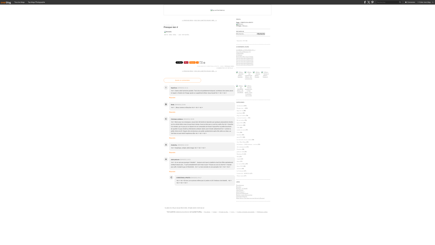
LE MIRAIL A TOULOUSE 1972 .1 (245, 50)
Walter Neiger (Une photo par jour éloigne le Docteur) (250, 198)
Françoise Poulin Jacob (242, 193)
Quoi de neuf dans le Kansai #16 (244, 64)
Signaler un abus (223, 212)
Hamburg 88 (240, 154)
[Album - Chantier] (257, 74)
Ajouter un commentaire (182, 80)
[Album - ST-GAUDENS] (240, 89)
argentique (239, 113)
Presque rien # (171, 27)
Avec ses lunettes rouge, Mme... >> (205, 20)
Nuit (238, 156)
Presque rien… (230, 66)
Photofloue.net (240, 185)
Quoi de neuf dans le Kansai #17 (244, 63)
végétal (238, 159)
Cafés (238, 132)
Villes (238, 127)
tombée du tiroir (241, 130)
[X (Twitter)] (368, 2)
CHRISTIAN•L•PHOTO (182, 212)
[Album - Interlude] (240, 74)
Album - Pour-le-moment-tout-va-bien (248, 93)
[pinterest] (372, 2)
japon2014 (239, 137)
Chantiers (239, 149)
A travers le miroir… (242, 118)
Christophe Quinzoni (241, 196)
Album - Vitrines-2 (265, 76)
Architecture (240, 106)
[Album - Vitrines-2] (265, 74)
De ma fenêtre (240, 120)
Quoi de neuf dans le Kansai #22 (244, 58)
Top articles (207, 212)
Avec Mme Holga (241, 142)
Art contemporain (241, 147)
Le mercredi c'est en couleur (244, 139)
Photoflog (238, 187)
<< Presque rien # (187, 20)
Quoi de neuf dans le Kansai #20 (244, 61)
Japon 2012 (240, 123)
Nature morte (240, 176)
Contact (215, 212)
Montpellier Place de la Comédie (244, 56)
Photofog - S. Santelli (241, 188)
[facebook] (365, 2)
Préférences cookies (262, 212)
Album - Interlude (240, 76)
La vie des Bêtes (241, 164)
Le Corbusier (240, 171)
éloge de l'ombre (241, 115)
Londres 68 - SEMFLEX (243, 173)
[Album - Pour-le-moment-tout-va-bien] (249, 90)
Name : (238, 22)
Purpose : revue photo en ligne (244, 195)
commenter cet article (224, 68)
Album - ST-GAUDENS (240, 91)
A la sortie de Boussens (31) (243, 52)
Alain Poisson (239, 190)
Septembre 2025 (241, 41)
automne (239, 168)
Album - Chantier (257, 76)
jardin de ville (240, 151)
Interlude (239, 135)
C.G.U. (233, 212)
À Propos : (239, 26)
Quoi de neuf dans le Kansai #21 (244, 60)
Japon (238, 161)
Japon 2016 (240, 166)
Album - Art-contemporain (248, 77)
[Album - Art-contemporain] (249, 75)
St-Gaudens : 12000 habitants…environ (247, 144)
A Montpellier (240, 53)
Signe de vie (240, 110)
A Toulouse (239, 55)
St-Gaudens (240, 125)
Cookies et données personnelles (246, 212)
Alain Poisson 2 (240, 191)
